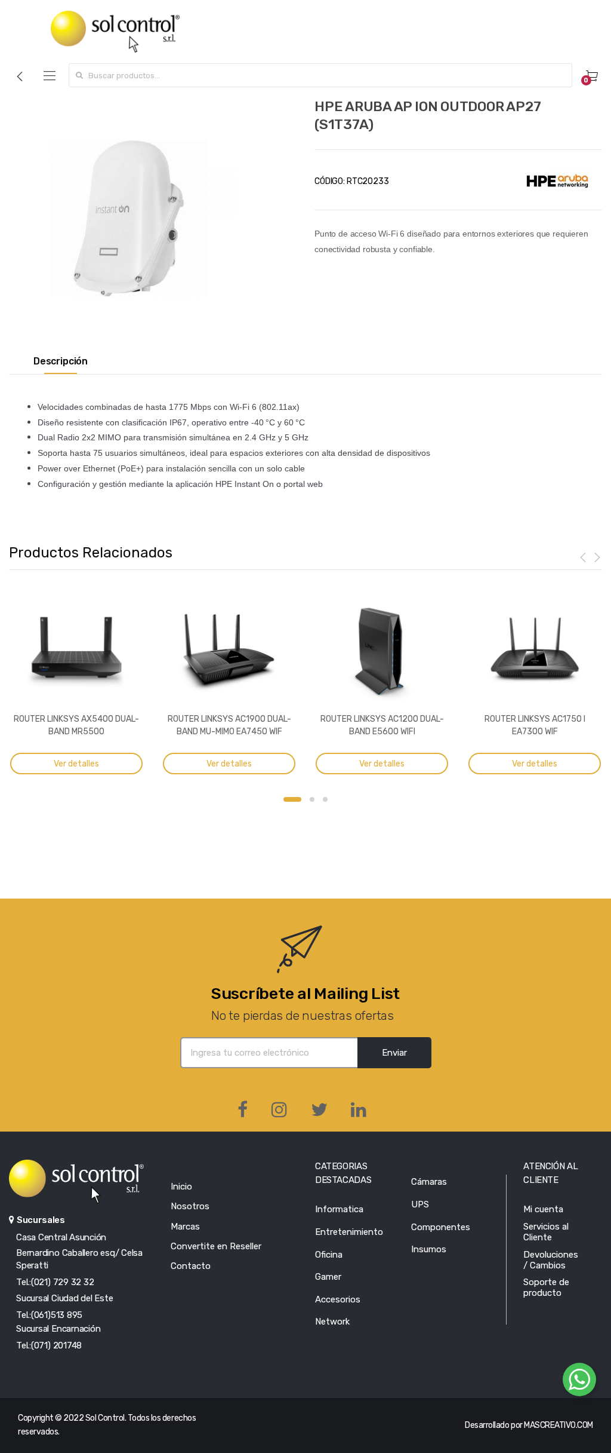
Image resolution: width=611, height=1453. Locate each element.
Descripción (60, 361)
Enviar (394, 1052)
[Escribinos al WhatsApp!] (579, 1382)
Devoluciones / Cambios (550, 1260)
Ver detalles (76, 764)
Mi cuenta (543, 1209)
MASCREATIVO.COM (558, 1425)
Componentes (440, 1227)
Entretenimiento (349, 1232)
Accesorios (337, 1299)
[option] (129, 218)
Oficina (328, 1254)
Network (332, 1321)
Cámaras (429, 1181)
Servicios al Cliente (546, 1232)
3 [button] (325, 799)
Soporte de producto (546, 1287)
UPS (420, 1204)
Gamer (328, 1276)
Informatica (339, 1209)
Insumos (428, 1249)
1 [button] (292, 799)
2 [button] (312, 799)
